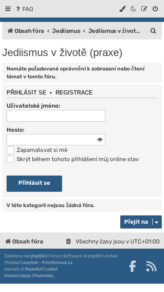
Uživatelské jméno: (33, 105)
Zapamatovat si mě (41, 150)
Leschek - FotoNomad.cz (47, 262)
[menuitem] (23, 9)
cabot (51, 269)
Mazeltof (34, 269)
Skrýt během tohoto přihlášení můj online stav (77, 159)
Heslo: (15, 130)
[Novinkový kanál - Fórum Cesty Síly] (151, 266)
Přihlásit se (26, 93)
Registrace (74, 93)
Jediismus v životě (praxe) (62, 52)
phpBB (37, 256)
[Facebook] (132, 266)
